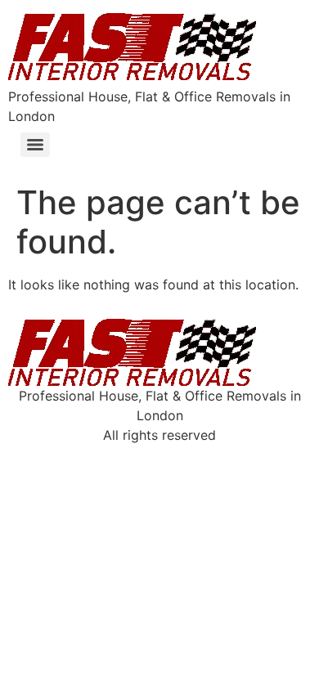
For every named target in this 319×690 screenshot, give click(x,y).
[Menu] (35, 144)
